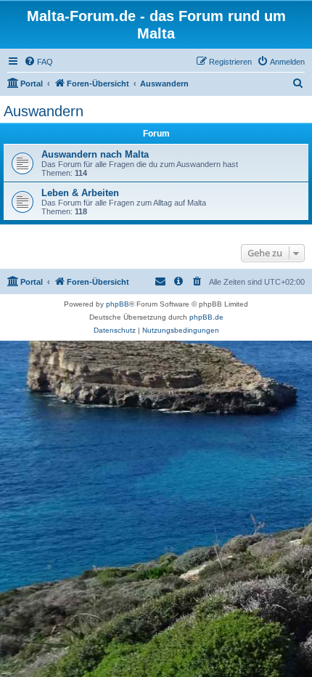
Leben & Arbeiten (80, 192)
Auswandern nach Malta (95, 154)
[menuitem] (38, 61)
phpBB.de (206, 317)
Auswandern (43, 111)
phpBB (117, 304)
